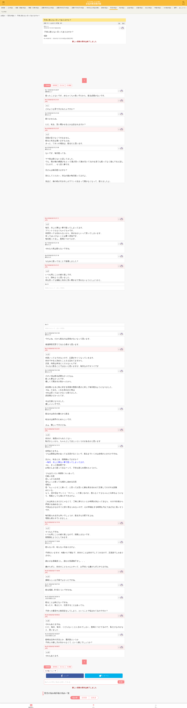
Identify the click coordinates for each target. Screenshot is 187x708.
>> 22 (47, 620)
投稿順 (48, 85)
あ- (119, 23)
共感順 (69, 85)
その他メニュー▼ (50, 671)
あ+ (123, 23)
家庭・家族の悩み (21, 8)
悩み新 (75, 698)
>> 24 (47, 652)
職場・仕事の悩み (34, 8)
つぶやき (3, 11)
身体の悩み (104, 8)
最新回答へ (31, 707)
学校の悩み (157, 8)
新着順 (55, 85)
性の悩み (122, 8)
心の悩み (10, 8)
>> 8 (47, 271)
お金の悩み (130, 8)
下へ (156, 707)
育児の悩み (113, 8)
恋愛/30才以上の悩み (48, 8)
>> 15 (47, 435)
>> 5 (47, 224)
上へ (93, 707)
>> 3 (47, 134)
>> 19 (47, 576)
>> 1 (47, 105)
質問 (175, 8)
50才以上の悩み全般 (93, 8)
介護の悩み (139, 8)
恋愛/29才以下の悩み (63, 8)
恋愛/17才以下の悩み (78, 8)
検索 (183, 4)
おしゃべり (182, 8)
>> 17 (47, 528)
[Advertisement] (141, 50)
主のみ (62, 85)
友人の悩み (148, 8)
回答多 (3, 8)
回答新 (84, 698)
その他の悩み (167, 8)
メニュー (3, 4)
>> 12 (47, 354)
